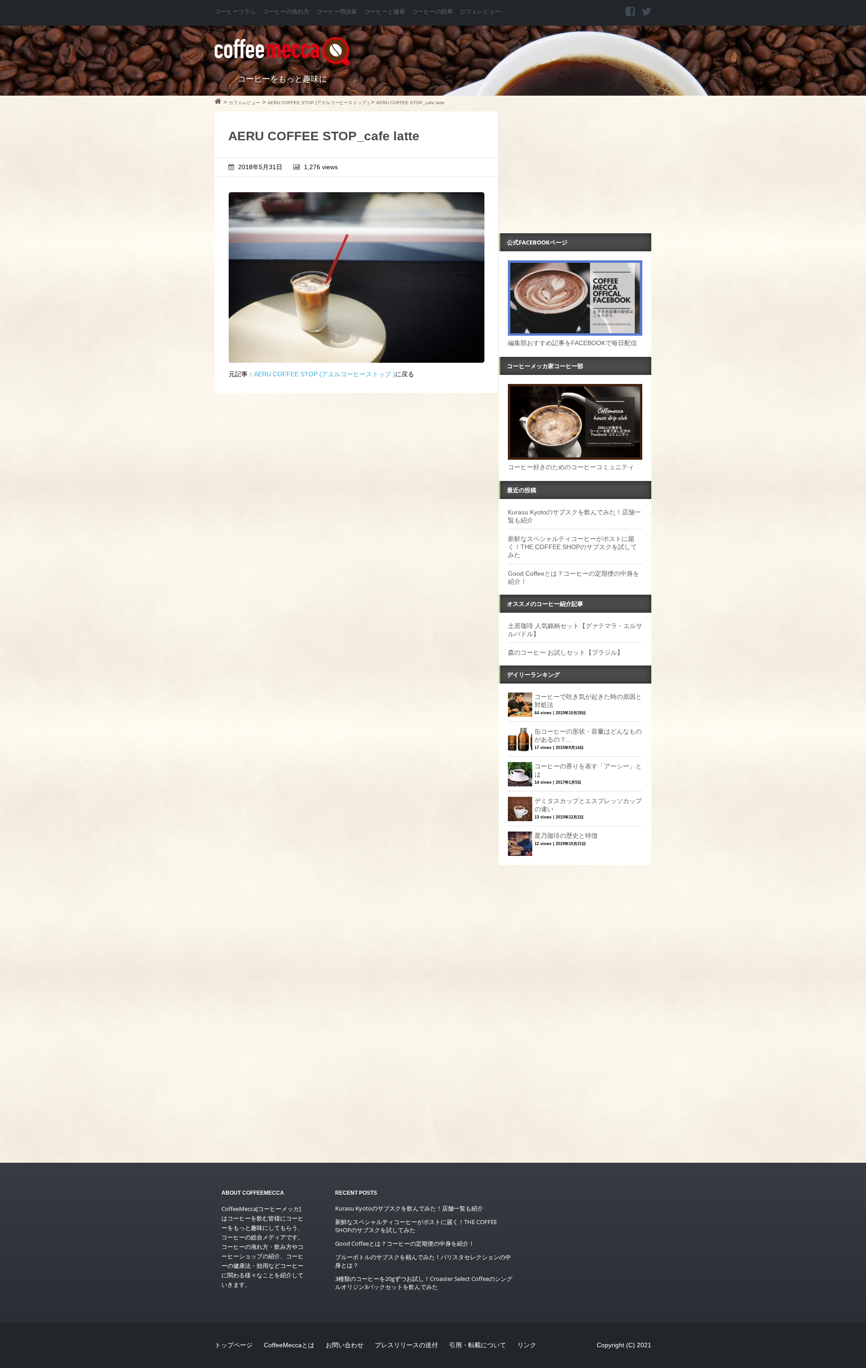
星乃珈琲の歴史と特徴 (566, 835)
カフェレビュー (480, 12)
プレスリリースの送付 (406, 1345)
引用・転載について (477, 1345)
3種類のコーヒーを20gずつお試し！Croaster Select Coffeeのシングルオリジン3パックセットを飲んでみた (423, 1283)
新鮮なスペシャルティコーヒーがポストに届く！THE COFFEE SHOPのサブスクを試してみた (572, 547)
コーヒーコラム (235, 12)
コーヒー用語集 (336, 12)
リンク (526, 1345)
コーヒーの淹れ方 (286, 12)
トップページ (234, 1345)
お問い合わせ (345, 1345)
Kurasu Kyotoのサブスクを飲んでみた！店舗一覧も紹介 (409, 1208)
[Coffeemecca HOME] (218, 102)
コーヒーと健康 (384, 12)
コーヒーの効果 (432, 12)
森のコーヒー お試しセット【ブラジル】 (565, 652)
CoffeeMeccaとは (289, 1345)
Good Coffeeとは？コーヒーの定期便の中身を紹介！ (404, 1243)
